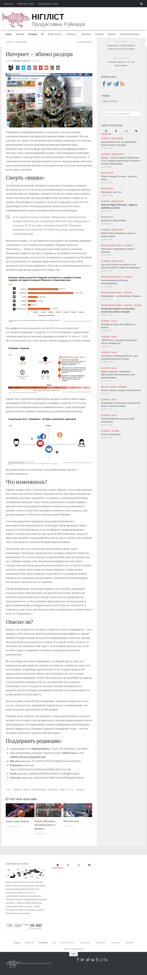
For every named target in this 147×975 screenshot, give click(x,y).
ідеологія (17, 790)
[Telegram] (116, 84)
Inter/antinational (129, 34)
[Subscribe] (101, 960)
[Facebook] (104, 84)
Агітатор (70, 34)
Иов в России (71, 821)
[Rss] (122, 84)
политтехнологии (38, 790)
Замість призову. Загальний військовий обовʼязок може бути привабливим (118, 374)
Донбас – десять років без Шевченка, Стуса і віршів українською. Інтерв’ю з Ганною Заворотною (121, 160)
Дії (42, 34)
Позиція (32, 34)
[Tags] (136, 131)
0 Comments (84, 42)
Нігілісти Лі (117, 138)
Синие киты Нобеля (17, 821)
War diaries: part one (111, 192)
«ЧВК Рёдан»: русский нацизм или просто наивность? (119, 341)
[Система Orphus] (24, 928)
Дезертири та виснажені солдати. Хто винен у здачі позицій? (120, 404)
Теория (137, 305)
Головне (99, 34)
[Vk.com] (92, 960)
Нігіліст (48, 17)
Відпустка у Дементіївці (113, 220)
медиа (26, 790)
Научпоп (86, 34)
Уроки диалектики (111, 434)
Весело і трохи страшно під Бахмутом (121, 390)
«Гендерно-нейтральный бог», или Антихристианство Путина (119, 357)
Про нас (8, 3)
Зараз (9, 34)
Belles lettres (55, 34)
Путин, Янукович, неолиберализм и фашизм (45, 824)
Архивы (105, 95)
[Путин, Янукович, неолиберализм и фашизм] (49, 810)
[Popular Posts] (116, 131)
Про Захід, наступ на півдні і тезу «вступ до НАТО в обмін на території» (120, 266)
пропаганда (53, 790)
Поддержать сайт (48, 3)
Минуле (20, 34)
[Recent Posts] (106, 131)
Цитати (112, 34)
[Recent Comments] (126, 131)
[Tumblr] (97, 960)
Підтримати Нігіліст (17, 863)
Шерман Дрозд (21, 60)
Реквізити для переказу (18, 913)
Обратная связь (25, 3)
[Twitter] (109, 84)
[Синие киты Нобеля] (20, 810)
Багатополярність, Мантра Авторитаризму (114, 282)
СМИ (62, 790)
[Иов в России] (77, 810)
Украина (80, 790)
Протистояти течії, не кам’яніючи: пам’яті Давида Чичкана (119, 143)
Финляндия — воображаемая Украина (121, 295)
